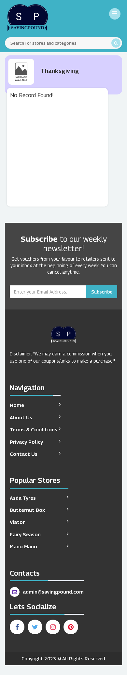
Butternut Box (27, 510)
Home (17, 405)
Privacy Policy (26, 442)
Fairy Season (25, 534)
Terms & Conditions (33, 429)
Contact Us (23, 454)
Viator (17, 522)
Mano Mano (23, 546)
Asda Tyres (23, 498)
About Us (21, 417)
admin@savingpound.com (53, 592)
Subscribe (101, 291)
